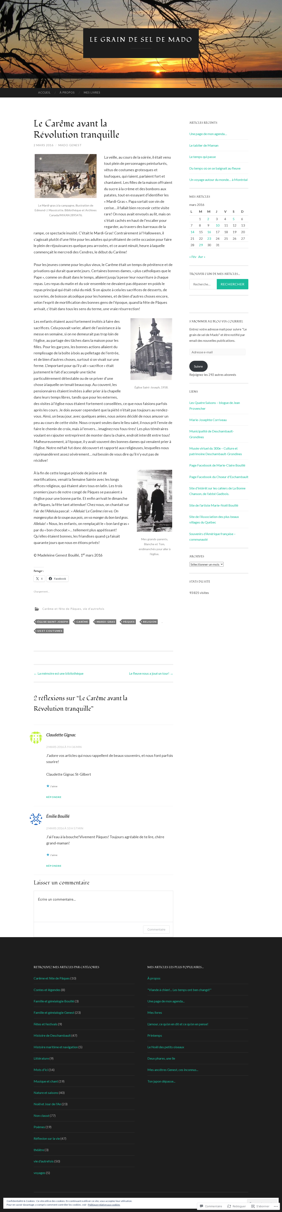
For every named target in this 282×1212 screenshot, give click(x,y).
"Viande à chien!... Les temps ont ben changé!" (179, 990)
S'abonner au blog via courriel (216, 321)
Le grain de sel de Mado (141, 40)
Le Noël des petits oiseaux (165, 1047)
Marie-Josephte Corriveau (208, 420)
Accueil (44, 92)
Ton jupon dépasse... (161, 1081)
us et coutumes (49, 630)
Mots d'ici (41, 1070)
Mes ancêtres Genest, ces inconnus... (172, 1070)
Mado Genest (70, 145)
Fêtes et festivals (45, 1024)
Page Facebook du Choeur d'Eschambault (218, 477)
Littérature (41, 1058)
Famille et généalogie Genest (54, 1012)
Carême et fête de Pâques (61, 608)
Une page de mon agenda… (208, 134)
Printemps (154, 1035)
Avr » (201, 257)
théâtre (39, 1150)
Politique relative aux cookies (104, 1204)
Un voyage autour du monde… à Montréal (218, 180)
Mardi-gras (106, 621)
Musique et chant (46, 1081)
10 (217, 225)
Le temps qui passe (202, 157)
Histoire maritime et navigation (56, 1047)
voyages (39, 1173)
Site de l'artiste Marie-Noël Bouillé (213, 505)
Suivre (198, 366)
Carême (82, 621)
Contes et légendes (47, 990)
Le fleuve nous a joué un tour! (151, 673)
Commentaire (156, 929)
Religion (149, 621)
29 (201, 245)
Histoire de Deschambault (52, 1035)
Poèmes (39, 1127)
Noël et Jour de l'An (47, 1104)
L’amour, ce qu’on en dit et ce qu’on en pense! (177, 1024)
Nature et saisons (46, 1092)
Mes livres (92, 92)
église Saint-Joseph (52, 621)
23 (209, 238)
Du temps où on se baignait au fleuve (215, 168)
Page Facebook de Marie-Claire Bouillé (217, 465)
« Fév (192, 257)
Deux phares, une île (161, 1058)
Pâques (129, 621)
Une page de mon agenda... (166, 1001)
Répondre (54, 797)
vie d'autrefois (93, 608)
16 (209, 232)
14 (192, 232)
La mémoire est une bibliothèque (58, 673)
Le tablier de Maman (203, 145)
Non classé (41, 1115)
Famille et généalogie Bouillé (54, 1001)
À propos (67, 92)
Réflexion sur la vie (47, 1138)
